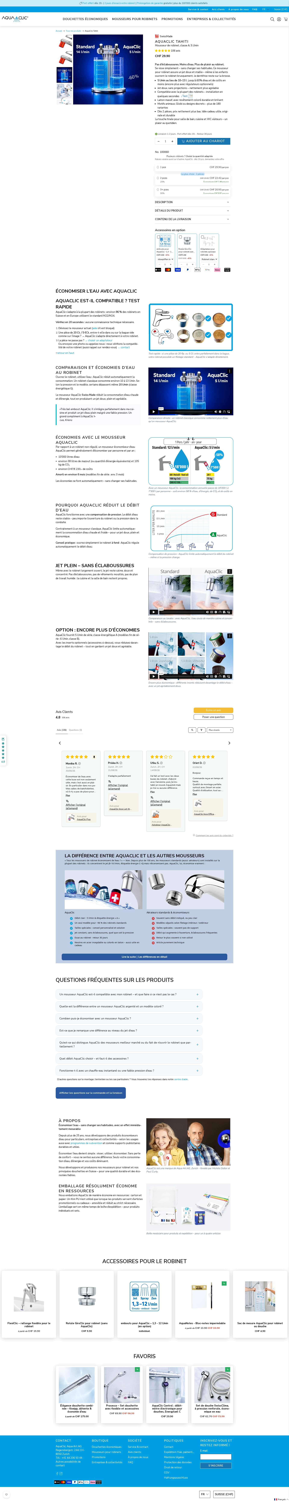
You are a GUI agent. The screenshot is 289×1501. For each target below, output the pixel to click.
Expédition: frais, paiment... (179, 1452)
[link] (165, 241)
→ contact (124, 347)
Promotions (172, 19)
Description (164, 202)
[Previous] (77, 69)
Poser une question (213, 717)
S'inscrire (215, 1465)
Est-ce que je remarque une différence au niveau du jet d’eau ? (98, 1030)
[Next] (138, 69)
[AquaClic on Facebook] (57, 1474)
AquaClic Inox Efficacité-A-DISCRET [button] (204, 814)
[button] (162, 50)
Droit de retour (173, 1467)
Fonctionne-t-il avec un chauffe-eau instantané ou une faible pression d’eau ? (106, 1070)
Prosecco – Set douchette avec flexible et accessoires (122, 1407)
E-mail (204, 1450)
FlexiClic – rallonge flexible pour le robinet (29, 1325)
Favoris (145, 1356)
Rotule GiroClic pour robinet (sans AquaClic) (87, 1325)
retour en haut (65, 353)
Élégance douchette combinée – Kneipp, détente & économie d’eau (76, 1408)
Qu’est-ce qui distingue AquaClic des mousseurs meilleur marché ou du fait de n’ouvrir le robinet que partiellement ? (125, 1044)
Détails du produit (169, 210)
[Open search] (192, 730)
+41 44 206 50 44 (72, 1458)
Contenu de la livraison (173, 219)
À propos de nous (238, 9)
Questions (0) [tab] (75, 730)
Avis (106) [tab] (62, 730)
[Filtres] (201, 730)
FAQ (254, 9)
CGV (166, 1472)
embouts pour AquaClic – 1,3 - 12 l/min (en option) (144, 1325)
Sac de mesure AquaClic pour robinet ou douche (260, 1325)
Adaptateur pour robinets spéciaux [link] (208, 250)
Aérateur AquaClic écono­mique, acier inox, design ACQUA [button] (162, 824)
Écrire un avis (213, 710)
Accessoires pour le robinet (144, 1261)
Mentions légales (174, 1457)
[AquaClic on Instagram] (60, 1474)
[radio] (192, 167)
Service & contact (198, 9)
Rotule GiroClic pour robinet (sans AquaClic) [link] (186, 250)
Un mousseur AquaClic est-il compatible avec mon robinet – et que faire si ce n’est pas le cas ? (117, 994)
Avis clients (218, 9)
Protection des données (178, 1462)
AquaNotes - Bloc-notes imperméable (202, 1323)
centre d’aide (181, 1079)
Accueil (59, 31)
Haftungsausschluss (176, 1477)
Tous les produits (73, 31)
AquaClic (67, 1494)
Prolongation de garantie (150, 3)
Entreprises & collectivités (211, 19)
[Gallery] (99, 69)
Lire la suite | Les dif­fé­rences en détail (144, 956)
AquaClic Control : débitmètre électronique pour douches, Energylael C (167, 1408)
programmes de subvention (86, 1143)
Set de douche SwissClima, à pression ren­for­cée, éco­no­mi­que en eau (212, 1408)
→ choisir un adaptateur (98, 340)
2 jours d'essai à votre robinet (119, 3)
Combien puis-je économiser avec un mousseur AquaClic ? (95, 1018)
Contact (168, 1447)
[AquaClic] (15, 19)
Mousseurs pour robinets (134, 19)
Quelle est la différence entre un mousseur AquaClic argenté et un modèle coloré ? (111, 1006)
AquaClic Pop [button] (84, 819)
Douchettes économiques (85, 19)
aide (95, 328)
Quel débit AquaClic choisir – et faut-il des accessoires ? (94, 1058)
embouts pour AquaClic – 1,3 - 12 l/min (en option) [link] (164, 250)
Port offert (88, 3)
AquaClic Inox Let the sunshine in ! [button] (120, 808)
